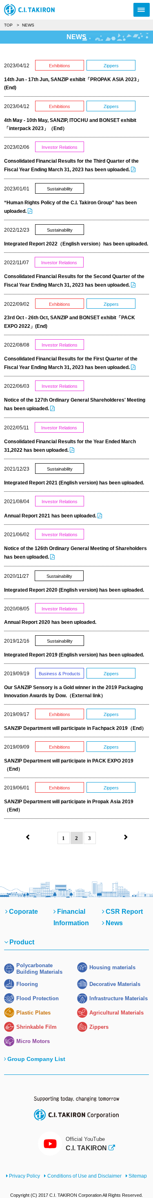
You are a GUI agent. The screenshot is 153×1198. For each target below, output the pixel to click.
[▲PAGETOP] (132, 1177)
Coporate (23, 911)
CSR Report (124, 911)
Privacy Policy (24, 1176)
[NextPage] (126, 837)
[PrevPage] (27, 837)
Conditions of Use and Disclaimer (84, 1176)
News (114, 922)
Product (21, 942)
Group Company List (36, 1059)
